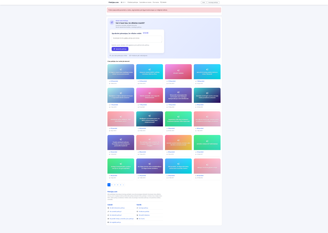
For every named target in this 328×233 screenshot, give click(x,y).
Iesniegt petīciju (213, 2)
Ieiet (203, 2)
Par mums (156, 2)
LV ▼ (124, 2)
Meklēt (164, 2)
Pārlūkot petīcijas (133, 2)
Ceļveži (110, 205)
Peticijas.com (114, 2)
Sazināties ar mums (145, 2)
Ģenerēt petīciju (121, 49)
